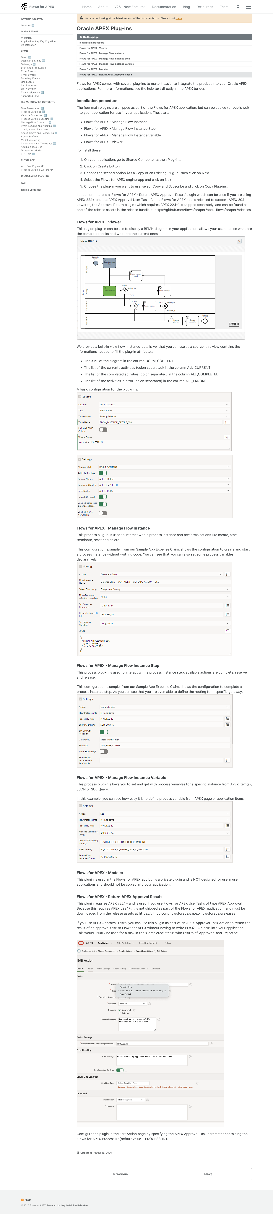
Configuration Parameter (34, 129)
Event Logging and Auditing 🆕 (38, 126)
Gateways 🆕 (28, 64)
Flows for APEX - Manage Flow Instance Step (104, 58)
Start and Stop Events (33, 67)
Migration (26, 37)
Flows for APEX (41, 7)
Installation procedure (91, 42)
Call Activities (28, 89)
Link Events (27, 81)
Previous (120, 1174)
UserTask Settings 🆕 (33, 60)
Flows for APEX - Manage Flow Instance (101, 53)
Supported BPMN (30, 96)
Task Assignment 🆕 (32, 92)
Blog (186, 7)
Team (224, 7)
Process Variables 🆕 (33, 111)
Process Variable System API (37, 169)
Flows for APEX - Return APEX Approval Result (105, 74)
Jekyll (63, 1205)
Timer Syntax (28, 74)
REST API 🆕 (28, 154)
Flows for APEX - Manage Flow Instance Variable (106, 63)
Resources (205, 7)
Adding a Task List (31, 147)
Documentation (164, 7)
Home (87, 7)
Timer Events (28, 71)
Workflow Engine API (32, 166)
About (103, 7)
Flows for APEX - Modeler (93, 69)
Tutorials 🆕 (27, 25)
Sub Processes (29, 85)
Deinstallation (28, 44)
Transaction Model (31, 150)
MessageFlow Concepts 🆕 (36, 122)
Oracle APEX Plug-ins (104, 28)
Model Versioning (30, 140)
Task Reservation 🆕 (32, 108)
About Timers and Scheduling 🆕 (39, 133)
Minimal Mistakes (78, 1205)
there (179, 18)
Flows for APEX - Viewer (93, 48)
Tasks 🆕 (26, 57)
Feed (27, 1199)
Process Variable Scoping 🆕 (37, 118)
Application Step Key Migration (38, 41)
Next (208, 1174)
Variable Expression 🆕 (34, 115)
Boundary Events (30, 78)
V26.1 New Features (129, 7)
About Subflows (30, 136)
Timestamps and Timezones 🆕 (38, 143)
